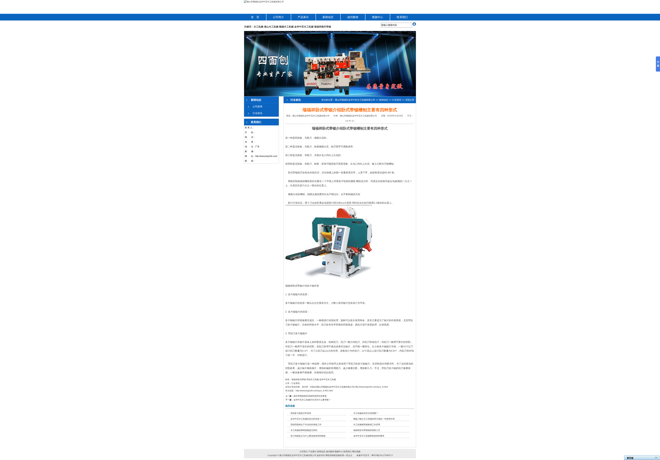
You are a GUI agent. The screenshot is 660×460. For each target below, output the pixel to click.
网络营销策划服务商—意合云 (339, 455)
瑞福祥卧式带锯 (324, 128)
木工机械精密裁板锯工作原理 (366, 424)
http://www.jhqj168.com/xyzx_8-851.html (314, 390)
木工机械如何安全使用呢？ (365, 413)
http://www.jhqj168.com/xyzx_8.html (371, 387)
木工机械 (258, 26)
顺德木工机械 (286, 26)
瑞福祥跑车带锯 (322, 26)
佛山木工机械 (271, 26)
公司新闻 (257, 106)
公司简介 (278, 17)
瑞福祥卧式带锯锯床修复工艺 (366, 430)
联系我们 (402, 17)
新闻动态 (327, 17)
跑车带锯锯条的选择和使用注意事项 (310, 396)
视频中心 (377, 17)
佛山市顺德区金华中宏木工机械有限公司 (355, 100)
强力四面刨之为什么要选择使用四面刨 (308, 436)
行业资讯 (257, 113)
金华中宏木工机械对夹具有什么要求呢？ (312, 400)
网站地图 (356, 451)
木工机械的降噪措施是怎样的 (303, 430)
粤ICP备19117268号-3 (382, 455)
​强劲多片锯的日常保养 (300, 413)
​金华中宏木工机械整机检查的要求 (368, 436)
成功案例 (352, 17)
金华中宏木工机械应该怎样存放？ (305, 419)
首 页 (255, 17)
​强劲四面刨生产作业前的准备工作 (305, 424)
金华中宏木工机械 (304, 26)
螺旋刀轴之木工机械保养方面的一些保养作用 (374, 419)
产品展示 (303, 17)
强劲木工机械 (312, 379)
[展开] (656, 458)
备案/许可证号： (362, 455)
